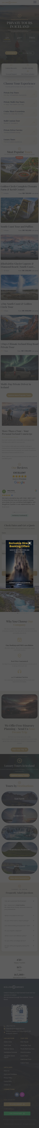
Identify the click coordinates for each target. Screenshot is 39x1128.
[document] (19, 564)
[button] (29, 543)
